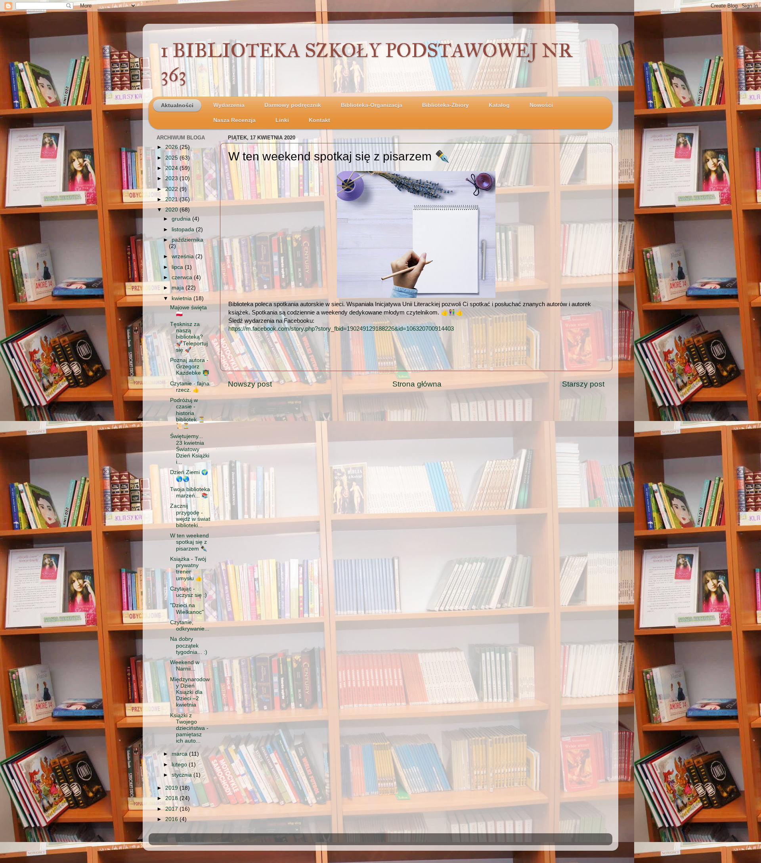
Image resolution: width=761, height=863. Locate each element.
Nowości (541, 105)
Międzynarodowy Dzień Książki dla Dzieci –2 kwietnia (190, 692)
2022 (172, 189)
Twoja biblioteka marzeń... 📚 (190, 492)
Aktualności (177, 106)
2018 (172, 798)
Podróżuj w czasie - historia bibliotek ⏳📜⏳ (187, 413)
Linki (282, 120)
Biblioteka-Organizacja (371, 105)
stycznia (182, 775)
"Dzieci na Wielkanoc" (187, 608)
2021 (172, 199)
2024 (172, 168)
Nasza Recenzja (234, 120)
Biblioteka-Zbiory (445, 105)
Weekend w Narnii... (184, 665)
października (187, 240)
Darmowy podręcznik (292, 105)
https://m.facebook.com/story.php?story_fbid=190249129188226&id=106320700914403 (341, 329)
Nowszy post (250, 384)
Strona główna (417, 384)
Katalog (499, 105)
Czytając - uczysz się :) (188, 592)
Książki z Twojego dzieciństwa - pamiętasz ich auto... (189, 728)
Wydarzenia (229, 105)
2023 (172, 178)
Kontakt (319, 120)
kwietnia (182, 298)
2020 (172, 210)
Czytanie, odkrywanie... (189, 625)
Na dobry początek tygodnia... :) (188, 645)
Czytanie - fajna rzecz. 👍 (189, 387)
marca (180, 754)
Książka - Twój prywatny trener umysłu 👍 (188, 568)
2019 (172, 788)
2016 (172, 819)
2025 (172, 158)
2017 (172, 809)
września (183, 256)
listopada (184, 229)
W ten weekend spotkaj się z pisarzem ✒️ (189, 542)
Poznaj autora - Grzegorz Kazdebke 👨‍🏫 (189, 366)
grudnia (182, 219)
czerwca (183, 277)
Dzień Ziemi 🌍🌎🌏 (189, 475)
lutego (180, 765)
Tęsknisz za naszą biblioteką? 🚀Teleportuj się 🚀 (189, 337)
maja (178, 288)
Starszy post (583, 384)
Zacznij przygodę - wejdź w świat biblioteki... (190, 515)
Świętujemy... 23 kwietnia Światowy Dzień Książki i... (189, 449)
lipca (178, 267)
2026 (172, 147)
